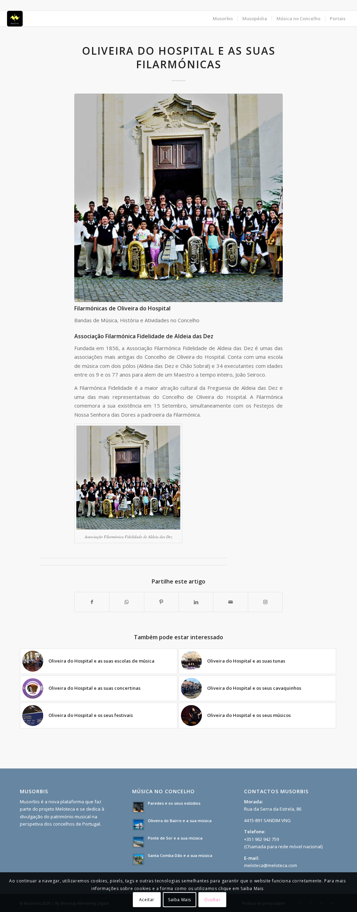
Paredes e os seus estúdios (174, 803)
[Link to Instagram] (265, 602)
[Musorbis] (15, 18)
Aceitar (146, 900)
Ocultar (212, 900)
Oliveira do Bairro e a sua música (180, 820)
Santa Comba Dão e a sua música (180, 855)
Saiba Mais (179, 900)
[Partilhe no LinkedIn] (196, 602)
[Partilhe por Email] (230, 602)
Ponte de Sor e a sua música (175, 838)
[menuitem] (222, 18)
